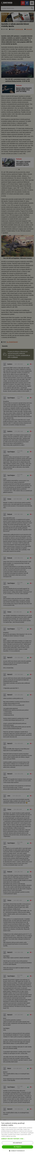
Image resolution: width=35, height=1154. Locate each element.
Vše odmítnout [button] (17, 1143)
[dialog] (17, 1137)
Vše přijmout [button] (17, 1147)
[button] (17, 1139)
